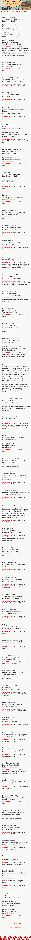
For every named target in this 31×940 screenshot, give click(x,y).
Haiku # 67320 (6, 631)
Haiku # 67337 (6, 315)
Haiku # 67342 (6, 232)
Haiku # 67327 (6, 520)
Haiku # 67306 (6, 847)
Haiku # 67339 (6, 281)
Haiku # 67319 (6, 646)
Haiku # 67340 (6, 262)
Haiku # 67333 (6, 405)
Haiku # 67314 (6, 724)
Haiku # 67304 (6, 885)
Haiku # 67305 (6, 862)
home (3, 11)
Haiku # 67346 (6, 164)
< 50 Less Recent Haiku (15, 923)
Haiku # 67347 (6, 139)
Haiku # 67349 (6, 99)
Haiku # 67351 (6, 69)
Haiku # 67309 (6, 802)
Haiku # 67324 (6, 569)
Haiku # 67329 (6, 482)
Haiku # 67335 (6, 353)
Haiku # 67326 (6, 535)
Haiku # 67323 (6, 584)
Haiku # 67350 (6, 84)
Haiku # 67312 (6, 754)
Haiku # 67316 (6, 692)
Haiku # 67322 (6, 601)
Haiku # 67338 (6, 298)
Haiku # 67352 (6, 47)
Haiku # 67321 (6, 616)
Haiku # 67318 (6, 662)
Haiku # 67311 (6, 770)
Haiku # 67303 (6, 916)
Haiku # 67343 (6, 217)
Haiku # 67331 (6, 450)
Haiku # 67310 (6, 786)
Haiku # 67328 (6, 497)
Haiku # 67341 (6, 247)
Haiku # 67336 (6, 330)
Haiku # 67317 (6, 677)
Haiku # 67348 (6, 116)
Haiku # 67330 (6, 465)
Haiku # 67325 (6, 554)
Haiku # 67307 (6, 832)
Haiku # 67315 (6, 709)
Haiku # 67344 (6, 202)
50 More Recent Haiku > (15, 927)
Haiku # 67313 (6, 739)
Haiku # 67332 (6, 423)
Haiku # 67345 (6, 186)
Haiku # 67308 (6, 817)
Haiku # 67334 (6, 383)
